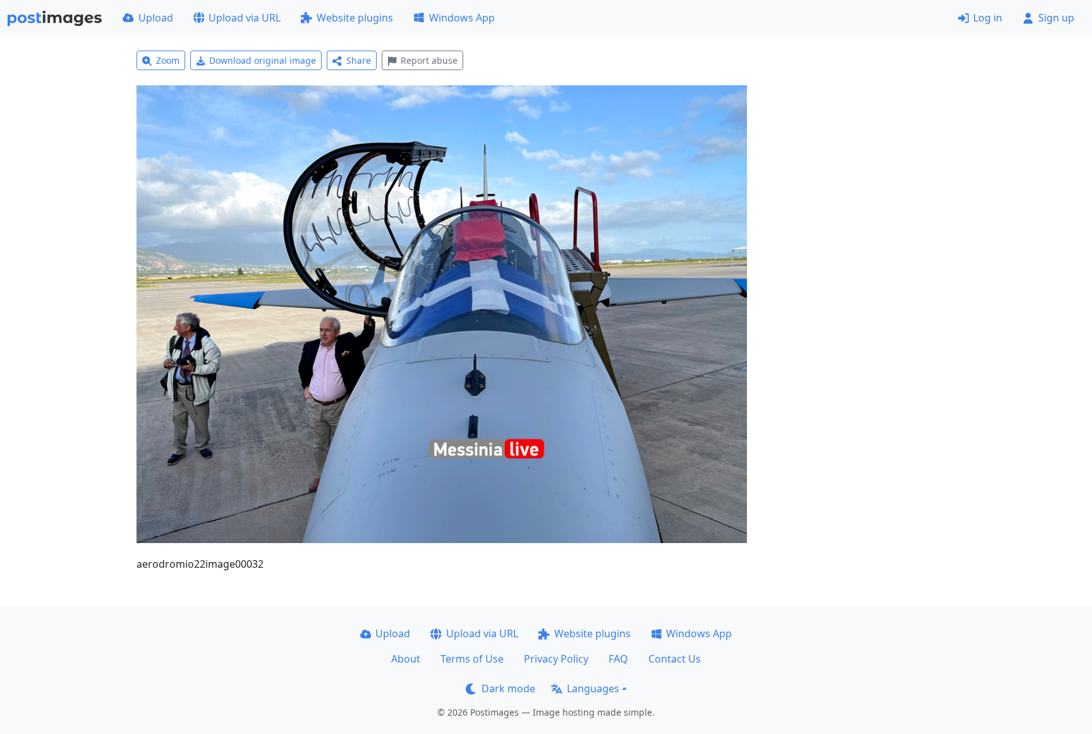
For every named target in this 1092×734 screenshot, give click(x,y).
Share (358, 60)
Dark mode (508, 688)
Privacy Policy (556, 659)
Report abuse (429, 60)
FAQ (618, 659)
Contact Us (674, 659)
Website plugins (355, 18)
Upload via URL (245, 18)
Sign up (1056, 18)
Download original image (262, 60)
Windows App (462, 18)
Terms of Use (472, 659)
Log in (987, 18)
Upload (155, 18)
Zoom (167, 60)
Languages (593, 688)
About (405, 659)
